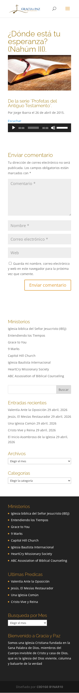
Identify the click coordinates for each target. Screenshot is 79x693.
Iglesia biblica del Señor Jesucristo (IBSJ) (37, 329)
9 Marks (14, 349)
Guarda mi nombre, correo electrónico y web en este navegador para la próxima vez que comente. (39, 268)
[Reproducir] (13, 128)
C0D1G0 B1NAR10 (50, 687)
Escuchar (14, 121)
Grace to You (17, 342)
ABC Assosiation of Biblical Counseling (36, 376)
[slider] (63, 127)
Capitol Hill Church (22, 356)
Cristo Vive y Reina (21, 430)
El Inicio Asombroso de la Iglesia (31, 437)
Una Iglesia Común (22, 423)
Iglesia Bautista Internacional (29, 362)
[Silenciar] (53, 128)
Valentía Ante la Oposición (27, 410)
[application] (39, 127)
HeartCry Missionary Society (28, 369)
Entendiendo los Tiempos (26, 335)
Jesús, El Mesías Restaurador (29, 416)
